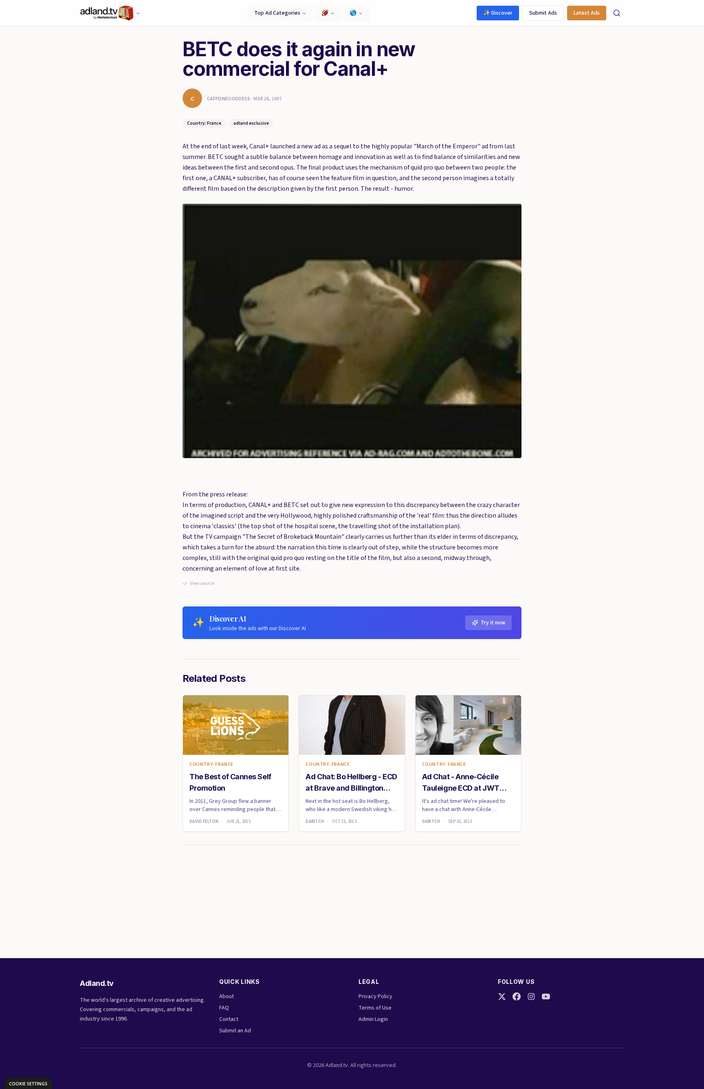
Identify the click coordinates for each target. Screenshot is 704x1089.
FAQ (224, 1008)
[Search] (616, 13)
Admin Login (373, 1019)
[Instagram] (531, 996)
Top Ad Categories (277, 13)
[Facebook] (517, 996)
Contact (228, 1019)
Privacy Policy (375, 996)
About (226, 996)
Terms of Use (375, 1008)
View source (202, 583)
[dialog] (28, 1083)
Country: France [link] (211, 764)
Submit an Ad (235, 1031)
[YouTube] (546, 996)
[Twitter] (502, 996)
